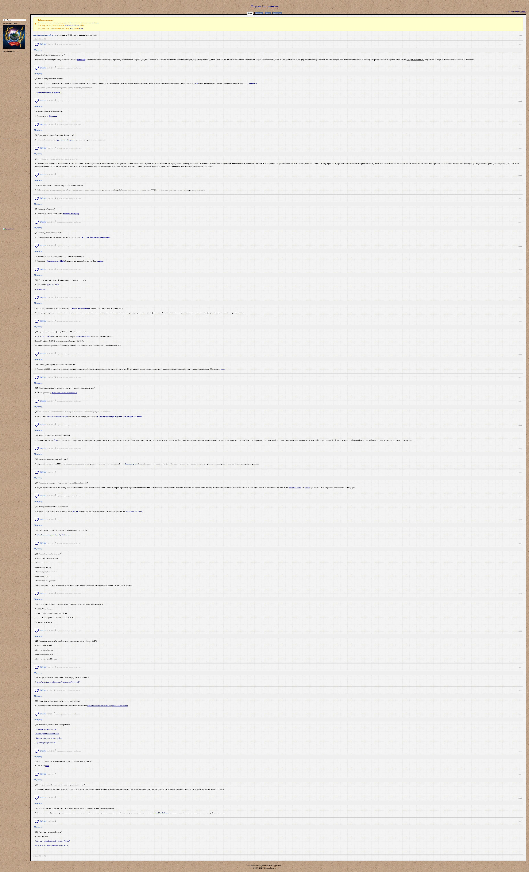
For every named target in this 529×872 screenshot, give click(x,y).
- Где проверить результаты (45, 742)
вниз (521, 34)
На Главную (277, 13)
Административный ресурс (45, 34)
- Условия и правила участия (45, 729)
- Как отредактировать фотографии (48, 738)
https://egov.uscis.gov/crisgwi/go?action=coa (54, 535)
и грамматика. (40, 289)
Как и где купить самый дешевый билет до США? (52, 845)
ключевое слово (295, 487)
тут (53, 284)
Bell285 (43, 44)
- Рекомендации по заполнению (47, 733)
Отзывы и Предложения (80, 308)
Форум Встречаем (265, 6)
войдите (95, 23)
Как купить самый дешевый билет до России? (52, 841)
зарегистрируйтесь (71, 25)
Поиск (268, 13)
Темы (250, 13)
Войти (522, 11)
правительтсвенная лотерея (57, 416)
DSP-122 (50, 336)
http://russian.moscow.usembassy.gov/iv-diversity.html (107, 705)
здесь (81, 28)
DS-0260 (40, 336)
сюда (71, 28)
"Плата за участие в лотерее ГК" (48, 92)
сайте (196, 83)
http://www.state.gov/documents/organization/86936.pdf (58, 682)
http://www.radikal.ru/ (134, 511)
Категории (258, 13)
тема (47, 765)
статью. (100, 261)
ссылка (307, 487)
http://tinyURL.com (162, 812)
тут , (58, 284)
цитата (520, 44)
